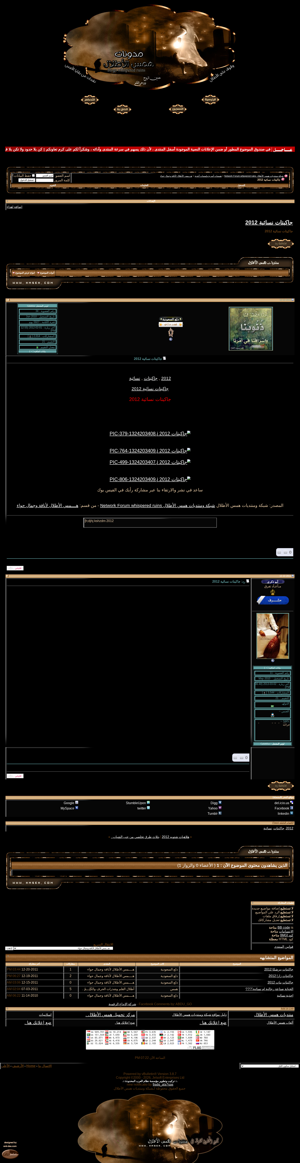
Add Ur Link (287, 1008)
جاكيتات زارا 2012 (281, 976)
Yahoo (213, 808)
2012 (166, 378)
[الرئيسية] (210, 100)
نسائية (134, 378)
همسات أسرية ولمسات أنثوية (208, 176)
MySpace (67, 808)
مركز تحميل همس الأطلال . (110, 1014)
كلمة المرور (62, 180)
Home (31, 1066)
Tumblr (213, 813)
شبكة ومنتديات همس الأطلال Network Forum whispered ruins (253, 176)
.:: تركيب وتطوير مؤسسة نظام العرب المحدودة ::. (150, 1081)
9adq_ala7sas (163, 1084)
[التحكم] (90, 100)
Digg (214, 803)
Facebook (282, 808)
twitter (141, 808)
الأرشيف (18, 1066)
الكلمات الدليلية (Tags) (283, 822)
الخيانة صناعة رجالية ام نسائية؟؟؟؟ (269, 989)
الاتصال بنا (45, 1066)
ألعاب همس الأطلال (280, 1022)
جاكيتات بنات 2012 (280, 982)
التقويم (53, 185)
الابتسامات (286, 931)
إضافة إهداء (14, 207)
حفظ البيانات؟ (21, 175)
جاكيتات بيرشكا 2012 (278, 969)
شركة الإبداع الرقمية (122, 1004)
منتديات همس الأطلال (273, 1014)
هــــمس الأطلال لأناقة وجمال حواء (176, 176)
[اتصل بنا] (122, 109)
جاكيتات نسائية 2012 (269, 222)
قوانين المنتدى (283, 946)
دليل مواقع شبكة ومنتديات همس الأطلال (199, 1014)
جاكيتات (151, 378)
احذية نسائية (285, 995)
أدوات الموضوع (47, 273)
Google (69, 803)
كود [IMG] (286, 935)
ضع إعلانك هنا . (213, 1022)
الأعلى (5, 1066)
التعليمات (144, 185)
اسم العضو (63, 175)
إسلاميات (45, 1014)
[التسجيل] (178, 109)
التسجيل (241, 185)
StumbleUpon (136, 803)
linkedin (283, 813)
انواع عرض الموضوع (25, 273)
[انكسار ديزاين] (10, 1154)
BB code (284, 927)
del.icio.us (281, 803)
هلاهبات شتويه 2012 (175, 837)
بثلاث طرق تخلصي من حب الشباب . (135, 837)
